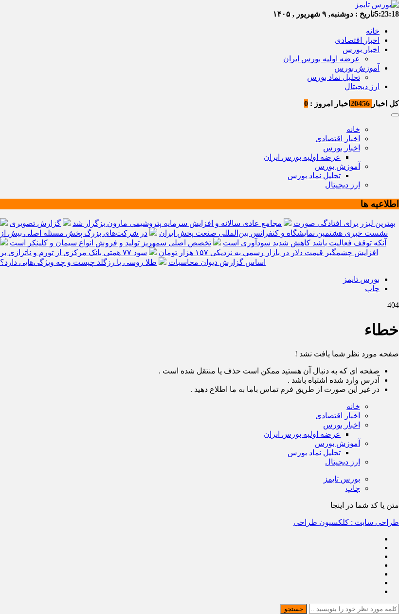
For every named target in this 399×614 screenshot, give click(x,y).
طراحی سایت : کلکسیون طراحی (346, 522)
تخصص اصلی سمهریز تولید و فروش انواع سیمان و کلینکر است (110, 243)
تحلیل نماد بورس (333, 77)
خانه (373, 31)
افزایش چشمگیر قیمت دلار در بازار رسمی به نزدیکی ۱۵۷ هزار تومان (268, 252)
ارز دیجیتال (362, 86)
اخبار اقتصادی (357, 40)
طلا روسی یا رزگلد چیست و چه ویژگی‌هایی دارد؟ (78, 262)
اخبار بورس (361, 49)
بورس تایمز (361, 279)
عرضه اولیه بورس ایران (321, 59)
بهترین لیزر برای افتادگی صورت (344, 223)
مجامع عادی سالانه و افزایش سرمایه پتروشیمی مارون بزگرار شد (177, 223)
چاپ (372, 288)
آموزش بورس (357, 68)
